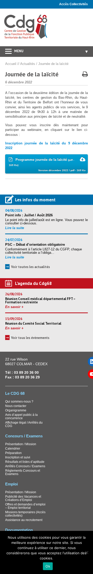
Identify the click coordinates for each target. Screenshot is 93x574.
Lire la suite (14, 228)
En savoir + (14, 307)
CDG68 (26, 27)
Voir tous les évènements (30, 337)
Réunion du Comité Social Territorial (33, 323)
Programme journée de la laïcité (47, 165)
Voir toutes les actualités (30, 267)
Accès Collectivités (73, 4)
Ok (47, 566)
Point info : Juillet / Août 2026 (29, 215)
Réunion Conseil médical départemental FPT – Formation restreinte (40, 300)
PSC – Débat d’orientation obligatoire (35, 244)
